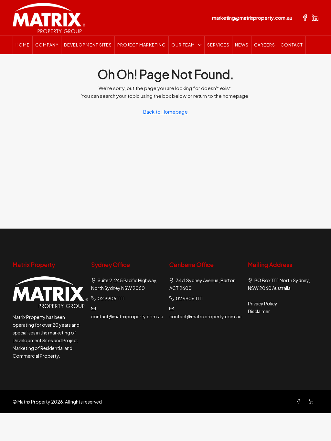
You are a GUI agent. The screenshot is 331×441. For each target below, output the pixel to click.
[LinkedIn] (312, 402)
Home (23, 44)
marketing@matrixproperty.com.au (252, 18)
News (242, 44)
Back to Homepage (165, 111)
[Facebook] (300, 402)
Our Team (183, 44)
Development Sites (88, 44)
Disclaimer (259, 311)
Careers (264, 44)
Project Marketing (141, 44)
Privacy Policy (262, 303)
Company (47, 44)
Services (218, 44)
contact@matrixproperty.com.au (127, 316)
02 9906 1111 (111, 298)
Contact (292, 44)
